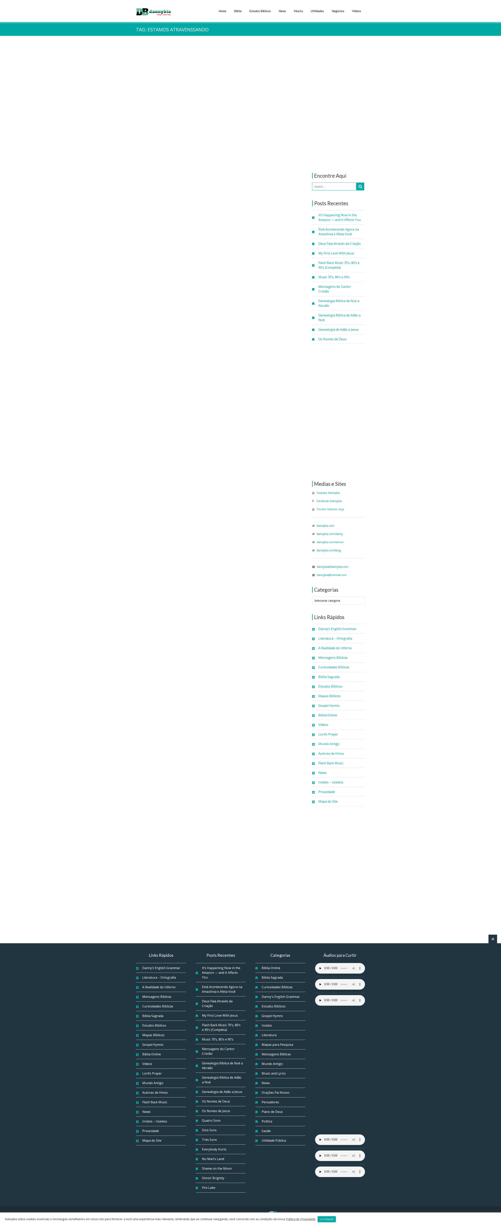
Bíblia (237, 11)
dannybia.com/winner (330, 542)
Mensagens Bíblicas (333, 657)
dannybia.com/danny (330, 534)
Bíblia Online (327, 715)
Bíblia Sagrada (329, 677)
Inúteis (267, 1025)
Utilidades (317, 11)
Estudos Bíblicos (260, 11)
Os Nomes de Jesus (216, 1111)
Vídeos (356, 11)
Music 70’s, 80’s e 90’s (334, 277)
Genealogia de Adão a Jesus (338, 329)
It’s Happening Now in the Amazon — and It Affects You (339, 217)
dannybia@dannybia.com (332, 567)
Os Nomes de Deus (332, 339)
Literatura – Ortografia (335, 638)
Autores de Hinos (331, 753)
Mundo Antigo (329, 744)
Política (267, 1121)
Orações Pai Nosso (275, 1092)
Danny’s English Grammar (337, 629)
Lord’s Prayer (328, 734)
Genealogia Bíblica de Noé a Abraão (338, 303)
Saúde (266, 1131)
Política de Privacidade (300, 1219)
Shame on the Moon (217, 1168)
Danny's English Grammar (281, 997)
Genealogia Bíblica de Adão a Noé (339, 317)
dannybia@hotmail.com (332, 575)
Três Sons (209, 1140)
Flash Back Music (330, 763)
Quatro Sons (211, 1120)
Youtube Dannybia (328, 493)
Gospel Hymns (329, 705)
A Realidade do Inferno (335, 648)
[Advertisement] (338, 104)
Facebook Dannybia (329, 501)
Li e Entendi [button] (326, 1219)
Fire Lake (208, 1187)
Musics (298, 11)
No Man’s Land (213, 1159)
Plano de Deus (272, 1112)
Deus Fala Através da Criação (339, 243)
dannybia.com (325, 525)
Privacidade (326, 792)
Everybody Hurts (214, 1149)
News (282, 11)
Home (222, 11)
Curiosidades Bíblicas (333, 667)
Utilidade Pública (274, 1140)
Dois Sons (209, 1130)
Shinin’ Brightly (213, 1178)
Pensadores (270, 1102)
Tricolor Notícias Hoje (330, 509)
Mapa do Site (328, 801)
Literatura (269, 1035)
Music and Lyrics (274, 1073)
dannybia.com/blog (329, 550)
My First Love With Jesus (336, 253)
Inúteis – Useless (330, 782)
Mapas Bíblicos (329, 696)
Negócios (338, 11)
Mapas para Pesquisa (277, 1044)
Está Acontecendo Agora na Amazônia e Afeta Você (338, 231)
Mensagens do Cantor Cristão (334, 288)
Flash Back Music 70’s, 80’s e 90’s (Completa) (339, 265)
